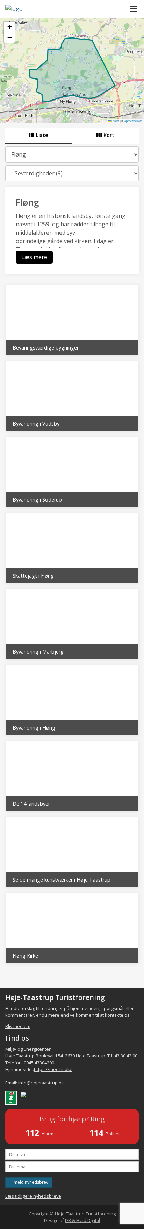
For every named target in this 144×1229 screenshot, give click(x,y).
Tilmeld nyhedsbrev (28, 1182)
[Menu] (133, 9)
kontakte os (117, 1015)
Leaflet (115, 121)
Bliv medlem (17, 1026)
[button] (9, 27)
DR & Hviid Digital (82, 1220)
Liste (41, 135)
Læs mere (34, 257)
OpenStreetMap (133, 121)
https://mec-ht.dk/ (53, 1069)
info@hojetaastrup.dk (41, 1082)
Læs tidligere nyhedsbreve (33, 1196)
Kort (108, 135)
